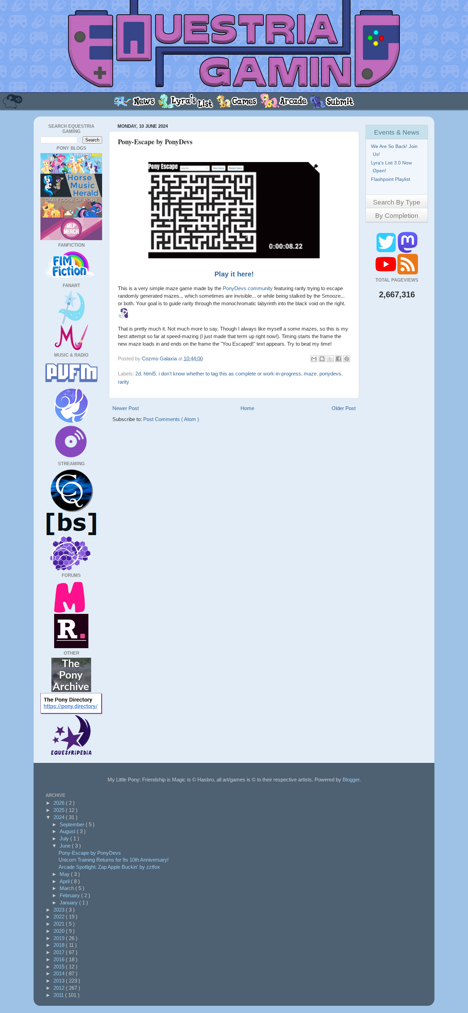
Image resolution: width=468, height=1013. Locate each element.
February (70, 895)
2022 (59, 916)
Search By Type (396, 202)
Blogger (351, 779)
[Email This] (313, 358)
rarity (123, 382)
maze (310, 373)
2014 (59, 973)
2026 (59, 803)
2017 (59, 952)
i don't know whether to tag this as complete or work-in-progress (230, 373)
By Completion (396, 215)
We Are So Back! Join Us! (395, 150)
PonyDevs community (248, 288)
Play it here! (234, 274)
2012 (59, 988)
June (66, 846)
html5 (150, 373)
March (67, 888)
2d (138, 373)
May (65, 874)
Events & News (396, 132)
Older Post (344, 408)
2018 (59, 945)
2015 (59, 966)
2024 (59, 817)
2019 (59, 938)
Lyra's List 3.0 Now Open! (392, 166)
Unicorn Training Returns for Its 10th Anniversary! (114, 860)
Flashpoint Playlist (391, 179)
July (65, 838)
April (65, 881)
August (68, 831)
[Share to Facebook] (338, 358)
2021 (59, 924)
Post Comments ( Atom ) (171, 419)
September (73, 824)
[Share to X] (330, 358)
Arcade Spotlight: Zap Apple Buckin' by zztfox (109, 867)
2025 (59, 810)
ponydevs (330, 373)
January (69, 902)
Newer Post (125, 408)
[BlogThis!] (322, 358)
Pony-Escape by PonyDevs (90, 853)
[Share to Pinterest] (346, 358)
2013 (59, 981)
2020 (59, 931)
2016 (59, 959)
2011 (59, 995)
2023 (59, 910)
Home (247, 408)
